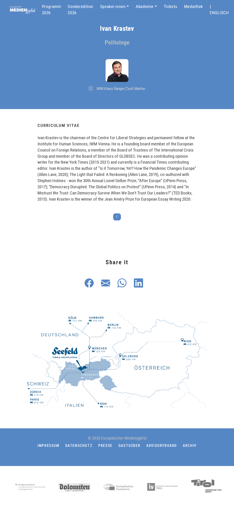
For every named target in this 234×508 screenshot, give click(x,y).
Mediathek (193, 6)
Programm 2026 (51, 9)
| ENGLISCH (219, 9)
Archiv (190, 445)
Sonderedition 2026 (80, 9)
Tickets (170, 6)
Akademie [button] (145, 6)
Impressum (48, 445)
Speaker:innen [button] (113, 6)
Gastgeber (129, 445)
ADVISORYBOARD (161, 445)
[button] (117, 457)
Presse (105, 445)
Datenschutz (79, 445)
